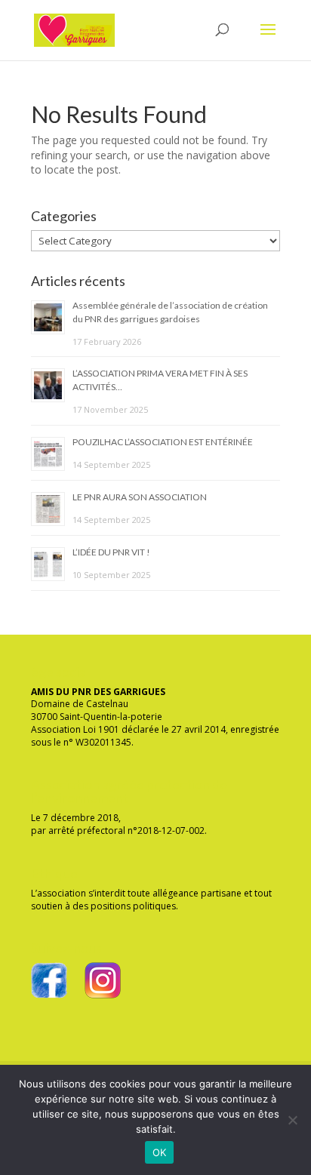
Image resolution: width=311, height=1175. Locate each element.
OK (159, 1152)
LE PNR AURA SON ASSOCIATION (139, 497)
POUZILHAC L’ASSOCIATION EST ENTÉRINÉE (162, 442)
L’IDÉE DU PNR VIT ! (111, 552)
